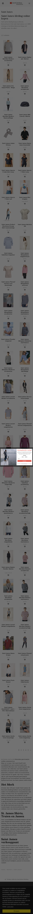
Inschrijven (24, 460)
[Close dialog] (31, 449)
